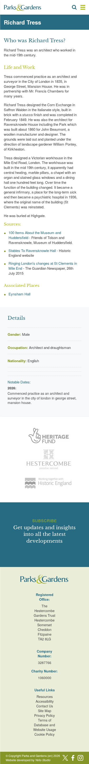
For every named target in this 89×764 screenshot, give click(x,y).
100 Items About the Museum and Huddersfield (35, 235)
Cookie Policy (44, 734)
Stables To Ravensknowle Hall (32, 250)
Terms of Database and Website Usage (44, 725)
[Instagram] (80, 758)
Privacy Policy (44, 715)
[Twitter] (65, 758)
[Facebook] (73, 758)
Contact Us (44, 706)
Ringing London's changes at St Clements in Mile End (43, 266)
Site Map (44, 710)
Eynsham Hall (19, 293)
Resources (45, 696)
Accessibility (45, 701)
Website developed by (28, 760)
